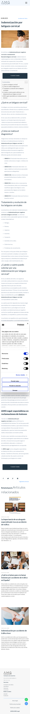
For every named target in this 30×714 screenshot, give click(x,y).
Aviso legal (15, 700)
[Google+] (13, 478)
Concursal (6, 690)
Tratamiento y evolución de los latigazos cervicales (13, 89)
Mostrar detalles (20, 375)
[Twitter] (8, 478)
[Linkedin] (18, 478)
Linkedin (5, 694)
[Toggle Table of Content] (25, 82)
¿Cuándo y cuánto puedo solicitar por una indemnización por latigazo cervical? (13, 93)
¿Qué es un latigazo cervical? (10, 84)
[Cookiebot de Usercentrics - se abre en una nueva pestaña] (18, 325)
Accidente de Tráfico (22, 18)
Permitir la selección (15, 385)
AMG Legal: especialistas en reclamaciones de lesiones (14, 97)
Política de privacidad (15, 704)
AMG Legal (6, 449)
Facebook (6, 695)
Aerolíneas (6, 686)
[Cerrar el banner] (27, 325)
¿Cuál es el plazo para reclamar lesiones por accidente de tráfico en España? (14, 577)
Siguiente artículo (24, 481)
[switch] (26, 358)
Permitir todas (15, 381)
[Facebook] (3, 478)
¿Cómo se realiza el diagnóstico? (11, 86)
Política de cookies (15, 707)
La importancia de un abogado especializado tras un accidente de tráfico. (14, 522)
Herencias (6, 688)
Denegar (15, 390)
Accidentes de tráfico (8, 684)
